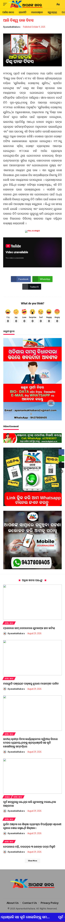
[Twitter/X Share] (61, 465)
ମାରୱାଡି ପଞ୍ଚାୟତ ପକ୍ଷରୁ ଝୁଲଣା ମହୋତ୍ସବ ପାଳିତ (31, 683)
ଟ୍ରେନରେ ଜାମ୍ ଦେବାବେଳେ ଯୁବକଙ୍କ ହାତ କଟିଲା (29, 628)
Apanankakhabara (11, 26)
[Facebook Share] (61, 452)
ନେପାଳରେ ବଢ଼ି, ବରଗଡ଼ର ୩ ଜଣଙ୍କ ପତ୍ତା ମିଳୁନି (29, 846)
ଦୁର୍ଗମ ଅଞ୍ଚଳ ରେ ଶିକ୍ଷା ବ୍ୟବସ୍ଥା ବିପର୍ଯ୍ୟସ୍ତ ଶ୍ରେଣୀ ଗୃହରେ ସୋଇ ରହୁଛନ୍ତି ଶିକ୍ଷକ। (32, 826)
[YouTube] (37, 893)
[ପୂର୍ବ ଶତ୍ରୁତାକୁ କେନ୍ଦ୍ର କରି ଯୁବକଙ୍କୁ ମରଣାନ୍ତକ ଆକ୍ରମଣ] (32, 776)
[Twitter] (32, 893)
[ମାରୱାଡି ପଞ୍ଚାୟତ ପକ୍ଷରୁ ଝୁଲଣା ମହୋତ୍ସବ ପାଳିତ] (32, 657)
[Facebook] (28, 893)
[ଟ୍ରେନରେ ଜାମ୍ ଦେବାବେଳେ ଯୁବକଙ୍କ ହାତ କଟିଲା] (32, 602)
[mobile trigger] (6, 4)
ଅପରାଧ (7, 797)
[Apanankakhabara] (25, 4)
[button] (61, 471)
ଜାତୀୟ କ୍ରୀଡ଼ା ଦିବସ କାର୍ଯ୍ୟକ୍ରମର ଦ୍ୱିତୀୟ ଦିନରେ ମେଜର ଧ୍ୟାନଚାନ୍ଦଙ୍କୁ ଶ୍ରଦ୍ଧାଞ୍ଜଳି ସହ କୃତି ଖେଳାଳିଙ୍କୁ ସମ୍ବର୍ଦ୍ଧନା (30, 742)
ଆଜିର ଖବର (9, 623)
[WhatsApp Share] (61, 458)
